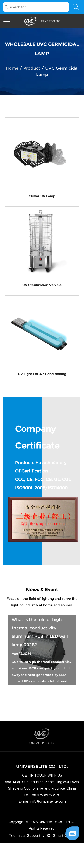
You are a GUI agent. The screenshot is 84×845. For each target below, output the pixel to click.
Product (31, 68)
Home (12, 68)
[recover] (72, 828)
